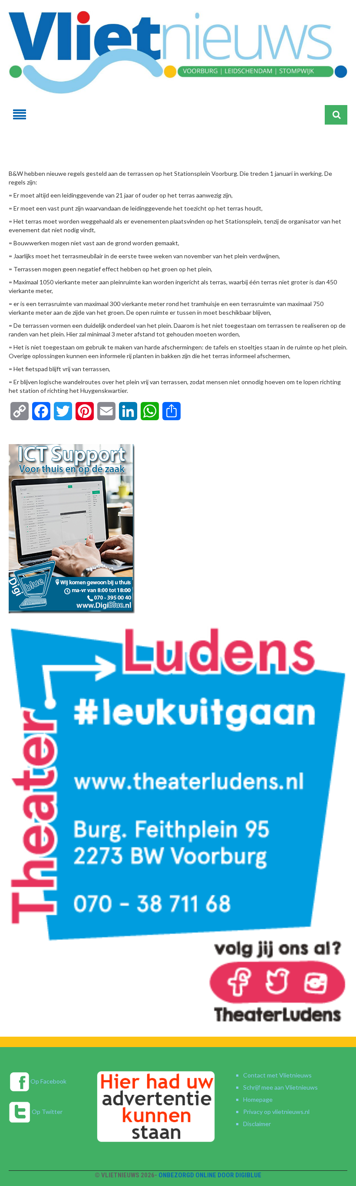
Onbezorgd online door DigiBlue (209, 1175)
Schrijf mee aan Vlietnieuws (280, 1087)
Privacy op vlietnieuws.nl (276, 1111)
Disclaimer (257, 1123)
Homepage (258, 1099)
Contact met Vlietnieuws (277, 1075)
